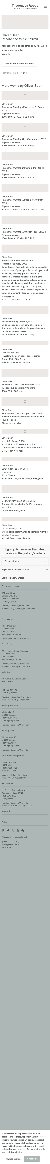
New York (6, 811)
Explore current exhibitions (15, 569)
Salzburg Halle (8, 730)
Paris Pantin (7, 644)
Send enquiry (45, 561)
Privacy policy (7, 837)
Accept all (32, 1159)
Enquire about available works (19, 63)
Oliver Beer (10, 35)
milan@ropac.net (9, 771)
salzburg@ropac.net (10, 720)
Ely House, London (10, 586)
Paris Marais (7, 619)
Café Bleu (6, 672)
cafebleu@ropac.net (10, 693)
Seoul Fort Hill (8, 783)
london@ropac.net (10, 601)
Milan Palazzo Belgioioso (13, 755)
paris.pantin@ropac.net (12, 659)
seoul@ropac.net (9, 799)
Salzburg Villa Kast (10, 705)
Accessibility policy (21, 837)
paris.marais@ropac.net (12, 634)
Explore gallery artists (13, 578)
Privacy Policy (15, 1152)
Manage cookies (13, 1159)
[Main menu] (45, 7)
